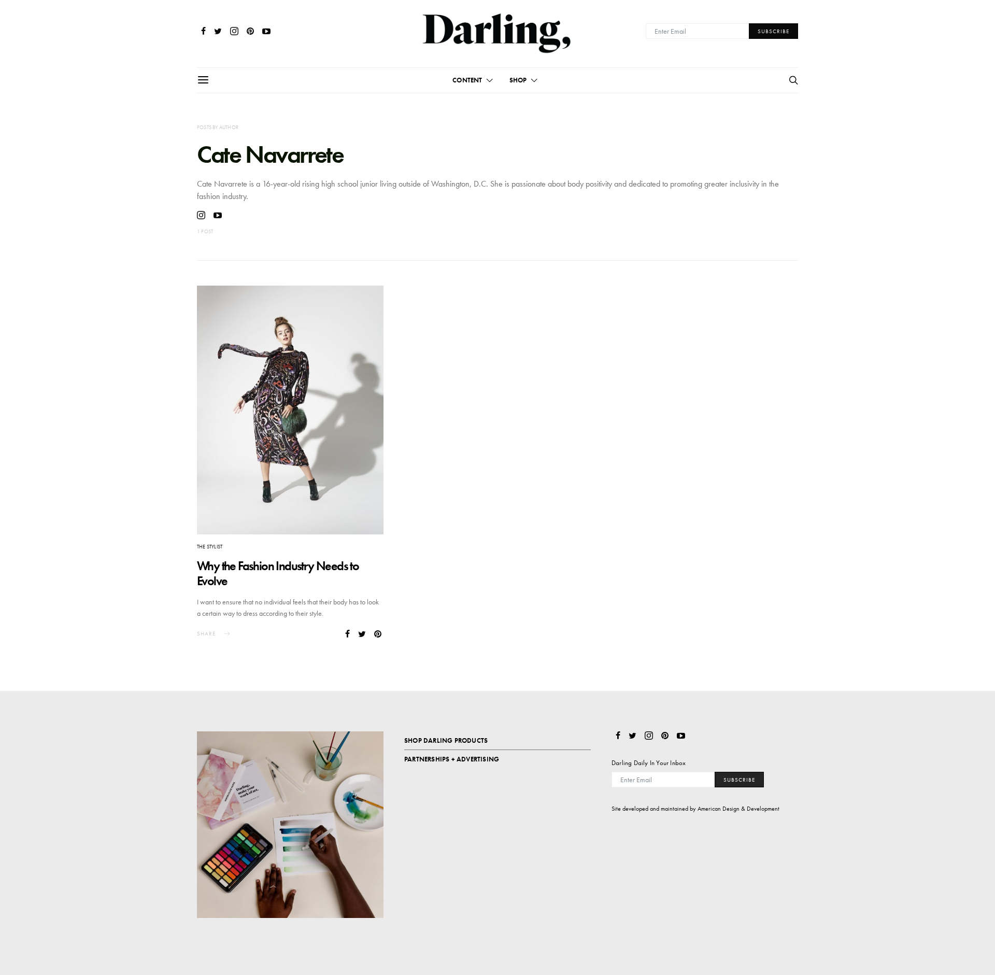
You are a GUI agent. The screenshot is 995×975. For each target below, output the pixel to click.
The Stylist (209, 546)
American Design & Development (738, 808)
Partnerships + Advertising (451, 759)
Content (467, 80)
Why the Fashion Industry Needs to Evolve (278, 573)
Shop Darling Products (446, 740)
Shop (518, 80)
